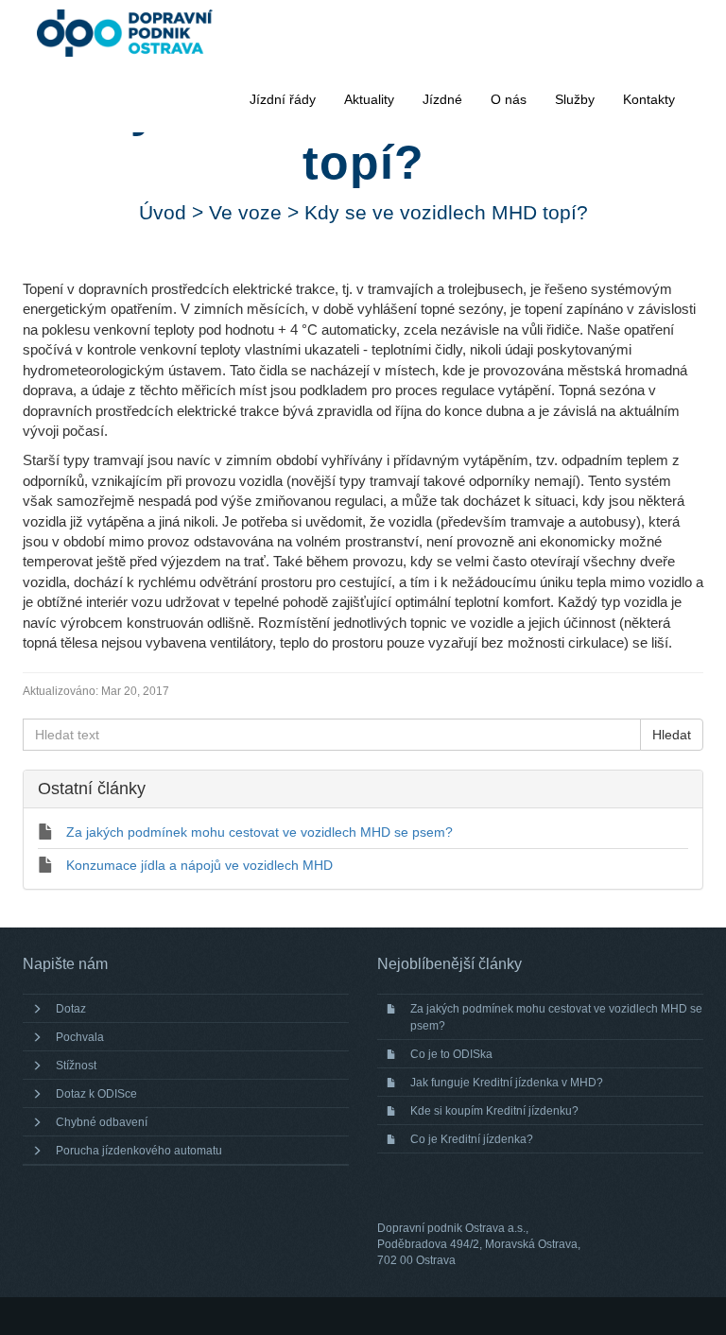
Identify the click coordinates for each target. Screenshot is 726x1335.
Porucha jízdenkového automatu (139, 1150)
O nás (509, 99)
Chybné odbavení (101, 1122)
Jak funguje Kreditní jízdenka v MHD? (506, 1082)
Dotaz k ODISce (96, 1094)
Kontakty (649, 99)
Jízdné (442, 99)
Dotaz (71, 1008)
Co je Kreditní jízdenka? (471, 1139)
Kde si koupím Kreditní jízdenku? (494, 1111)
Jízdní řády (283, 99)
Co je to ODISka (451, 1054)
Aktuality (369, 99)
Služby (575, 99)
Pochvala (80, 1037)
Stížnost (76, 1065)
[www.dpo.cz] (134, 33)
